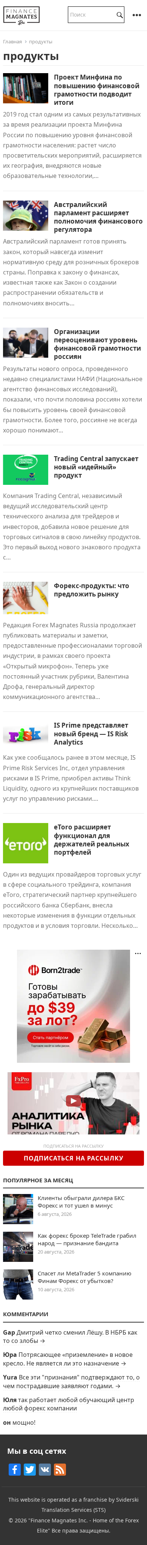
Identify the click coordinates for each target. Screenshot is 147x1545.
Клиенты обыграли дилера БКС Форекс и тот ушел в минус (81, 1201)
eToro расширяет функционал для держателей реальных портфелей (91, 839)
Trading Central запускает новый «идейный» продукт (96, 467)
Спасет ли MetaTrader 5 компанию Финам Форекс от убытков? (85, 1276)
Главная (12, 41)
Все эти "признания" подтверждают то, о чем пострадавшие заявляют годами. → (71, 1381)
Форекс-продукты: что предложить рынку (91, 589)
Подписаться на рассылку (74, 1158)
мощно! (23, 1422)
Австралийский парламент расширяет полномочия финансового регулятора (98, 217)
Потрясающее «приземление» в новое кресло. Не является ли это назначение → (68, 1358)
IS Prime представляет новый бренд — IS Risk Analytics (91, 733)
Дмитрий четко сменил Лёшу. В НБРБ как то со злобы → (70, 1336)
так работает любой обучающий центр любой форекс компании (68, 1404)
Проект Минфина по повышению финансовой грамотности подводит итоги (96, 89)
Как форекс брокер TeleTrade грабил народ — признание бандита (87, 1239)
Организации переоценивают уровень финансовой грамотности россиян (97, 344)
